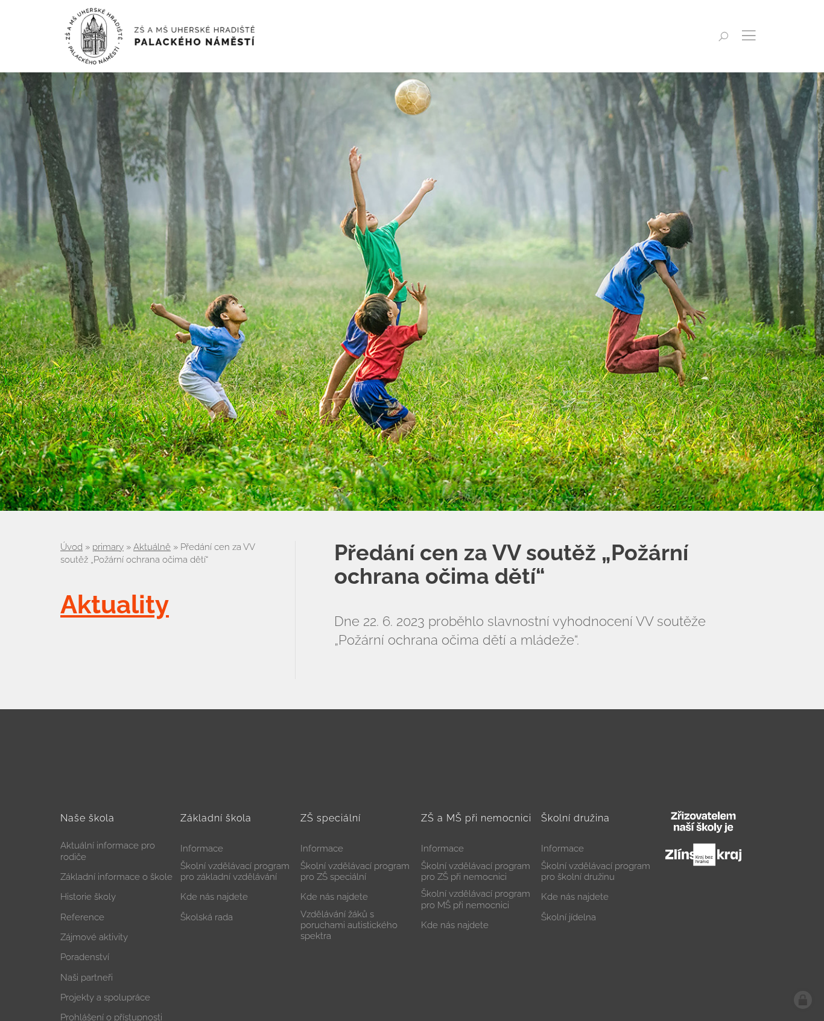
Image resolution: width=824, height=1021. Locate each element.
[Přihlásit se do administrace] (803, 1000)
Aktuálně (152, 547)
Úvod (71, 547)
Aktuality (114, 604)
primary (108, 547)
